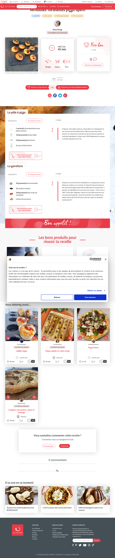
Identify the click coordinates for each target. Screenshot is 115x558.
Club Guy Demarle (37, 530)
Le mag (53, 6)
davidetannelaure (93, 344)
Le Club (4, 2)
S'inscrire (108, 6)
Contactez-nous (57, 528)
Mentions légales (57, 533)
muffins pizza (21, 351)
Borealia (60, 2)
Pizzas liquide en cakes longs (57, 351)
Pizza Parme (93, 348)
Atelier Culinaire (87, 2)
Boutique (38, 2)
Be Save (26, 2)
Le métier (98, 2)
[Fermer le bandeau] (105, 259)
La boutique (64, 6)
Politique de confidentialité (60, 535)
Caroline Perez (57, 344)
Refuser (57, 297)
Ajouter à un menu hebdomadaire (74, 87)
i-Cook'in (15, 2)
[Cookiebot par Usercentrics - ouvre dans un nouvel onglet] (91, 259)
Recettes (42, 6)
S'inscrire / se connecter (45, 554)
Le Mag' (34, 533)
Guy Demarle (109, 2)
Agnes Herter (21, 403)
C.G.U (54, 530)
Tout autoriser (90, 297)
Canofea (49, 2)
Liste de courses (35, 121)
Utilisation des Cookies (59, 537)
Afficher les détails (94, 291)
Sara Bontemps (21, 344)
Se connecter (96, 6)
